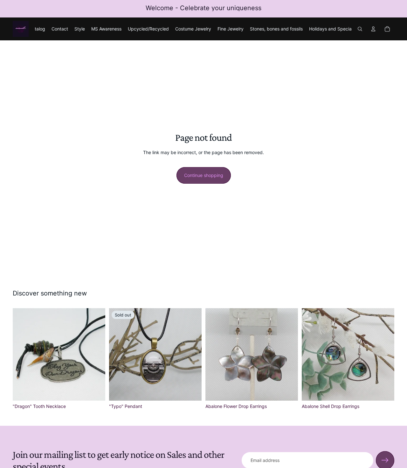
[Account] (373, 29)
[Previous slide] (22, 354)
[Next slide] (95, 354)
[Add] (95, 391)
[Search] (360, 29)
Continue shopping (203, 175)
